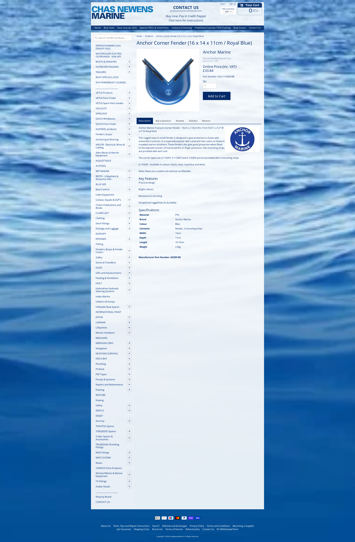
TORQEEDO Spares (114, 432)
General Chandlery (114, 263)
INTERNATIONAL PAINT (108, 312)
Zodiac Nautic (114, 487)
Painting (114, 390)
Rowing (100, 400)
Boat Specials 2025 (127, 27)
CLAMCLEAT (114, 213)
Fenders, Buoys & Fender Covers (114, 251)
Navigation (114, 349)
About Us (106, 525)
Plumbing (114, 364)
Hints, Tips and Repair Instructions (131, 525)
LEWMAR (114, 323)
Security (114, 421)
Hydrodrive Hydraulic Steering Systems (114, 290)
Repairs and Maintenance (114, 385)
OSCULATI (114, 109)
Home (97, 27)
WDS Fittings (114, 453)
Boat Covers (240, 27)
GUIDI (114, 268)
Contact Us (255, 27)
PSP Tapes (114, 375)
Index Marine (103, 296)
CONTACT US (103, 502)
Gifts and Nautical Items (114, 273)
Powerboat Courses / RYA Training (213, 27)
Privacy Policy (197, 525)
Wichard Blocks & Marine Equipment (114, 475)
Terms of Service (174, 529)
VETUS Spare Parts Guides (114, 104)
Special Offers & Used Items (154, 27)
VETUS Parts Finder (114, 98)
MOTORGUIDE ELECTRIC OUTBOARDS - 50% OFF (109, 55)
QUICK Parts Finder (114, 124)
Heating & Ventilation (114, 278)
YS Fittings (114, 482)
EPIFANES (114, 239)
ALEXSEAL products (114, 129)
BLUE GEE (101, 184)
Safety (114, 406)
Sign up (233, 4)
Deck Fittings (114, 224)
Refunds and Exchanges (174, 525)
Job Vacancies (124, 529)
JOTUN (114, 318)
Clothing (114, 218)
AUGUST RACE (103, 160)
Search (155, 525)
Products (149, 36)
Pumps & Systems (114, 380)
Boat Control (114, 190)
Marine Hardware (114, 333)
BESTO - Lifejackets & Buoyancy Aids (114, 178)
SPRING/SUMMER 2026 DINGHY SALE (108, 47)
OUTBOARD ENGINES (114, 67)
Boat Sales (109, 27)
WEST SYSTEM (114, 458)
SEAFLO (114, 411)
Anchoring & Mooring (114, 140)
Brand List (157, 529)
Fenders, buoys (114, 135)
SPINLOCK (114, 114)
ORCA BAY (114, 359)
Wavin (114, 463)
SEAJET (99, 415)
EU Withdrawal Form (227, 529)
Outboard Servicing (182, 27)
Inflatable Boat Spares (114, 307)
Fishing (99, 244)
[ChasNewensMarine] (122, 13)
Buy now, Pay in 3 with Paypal (186, 16)
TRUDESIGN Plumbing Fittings (107, 446)
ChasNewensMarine (176, 536)
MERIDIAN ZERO (114, 343)
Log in (222, 4)
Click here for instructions (186, 20)
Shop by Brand (103, 496)
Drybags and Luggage (114, 229)
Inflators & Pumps (105, 301)
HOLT (114, 284)
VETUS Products (114, 93)
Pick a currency (228, 9)
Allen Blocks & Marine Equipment (114, 154)
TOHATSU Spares (105, 426)
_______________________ (107, 87)
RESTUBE (100, 395)
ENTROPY (101, 233)
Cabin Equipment (105, 194)
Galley (114, 258)
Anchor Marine (217, 52)
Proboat (114, 369)
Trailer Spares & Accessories (114, 438)
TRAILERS (114, 72)
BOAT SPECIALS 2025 (107, 77)
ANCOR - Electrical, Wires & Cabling (114, 146)
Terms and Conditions (218, 525)
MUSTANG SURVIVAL (114, 354)
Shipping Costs (141, 529)
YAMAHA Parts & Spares (109, 468)
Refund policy (193, 529)
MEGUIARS (101, 338)
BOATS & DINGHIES (114, 62)
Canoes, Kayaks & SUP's (114, 200)
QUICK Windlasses (114, 119)
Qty (204, 81)
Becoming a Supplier (243, 525)
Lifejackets (114, 328)
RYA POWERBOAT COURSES (111, 82)
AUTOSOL (101, 165)
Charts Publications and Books (114, 206)
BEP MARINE (114, 171)
